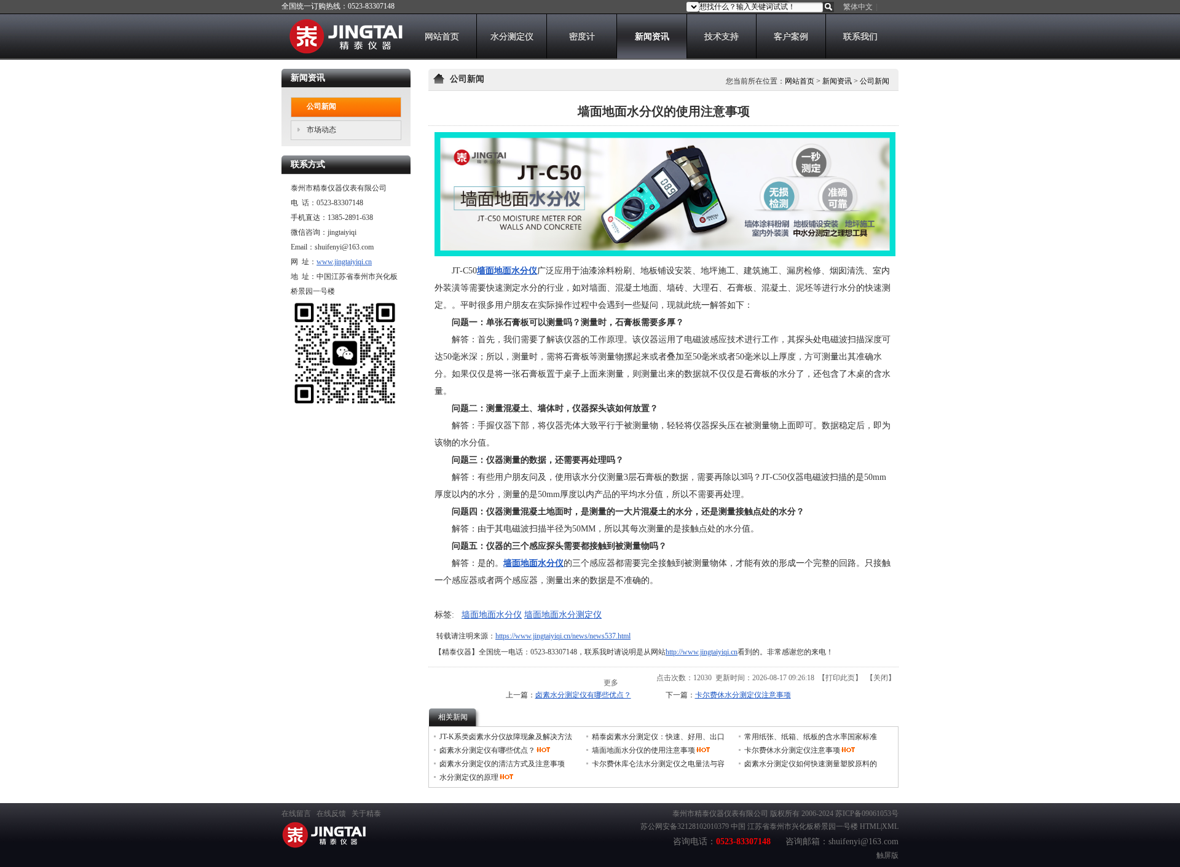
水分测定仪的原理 (468, 777)
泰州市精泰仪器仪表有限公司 (720, 813)
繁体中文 (858, 6)
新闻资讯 (837, 81)
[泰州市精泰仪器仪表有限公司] (342, 51)
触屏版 (887, 855)
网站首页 (799, 81)
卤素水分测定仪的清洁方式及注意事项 (502, 763)
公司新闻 (874, 81)
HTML (870, 826)
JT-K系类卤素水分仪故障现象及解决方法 (505, 736)
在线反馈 (331, 813)
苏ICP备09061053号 (867, 813)
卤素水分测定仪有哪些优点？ (583, 695)
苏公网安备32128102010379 (684, 826)
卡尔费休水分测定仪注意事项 (743, 695)
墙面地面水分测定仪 (563, 614)
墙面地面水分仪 (492, 614)
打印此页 (840, 677)
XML (890, 826)
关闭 (880, 677)
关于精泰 (366, 813)
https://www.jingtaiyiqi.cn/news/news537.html (563, 636)
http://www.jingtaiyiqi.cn (702, 652)
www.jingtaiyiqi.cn (344, 261)
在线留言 (296, 813)
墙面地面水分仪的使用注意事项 (643, 750)
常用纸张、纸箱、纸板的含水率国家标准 (810, 736)
